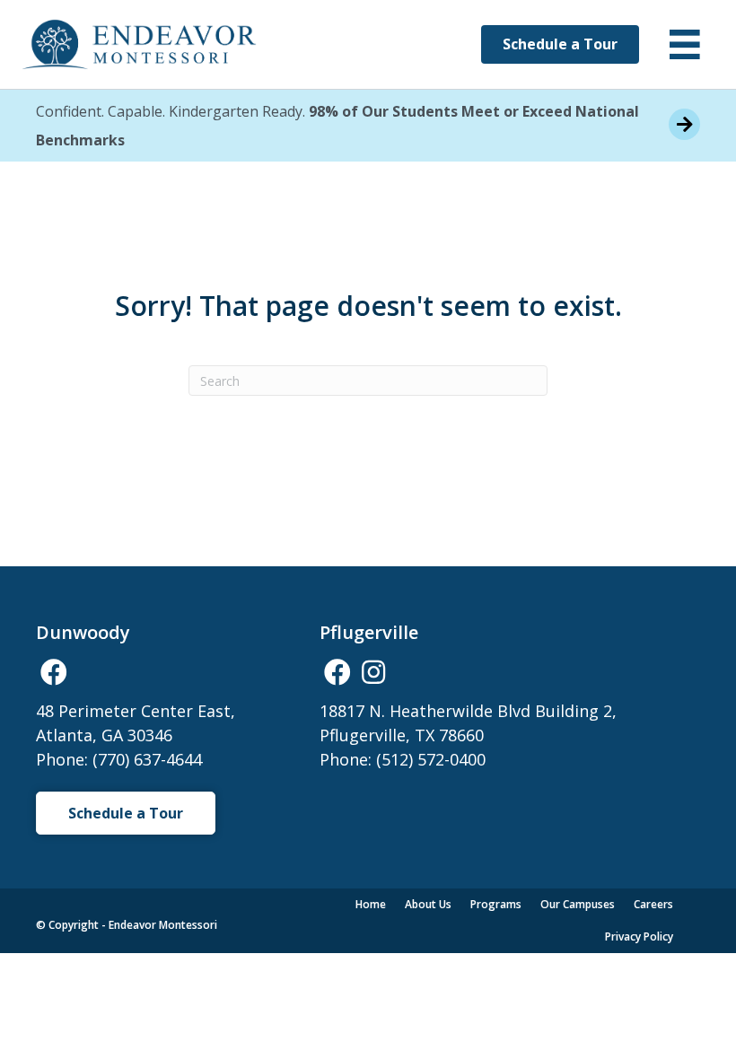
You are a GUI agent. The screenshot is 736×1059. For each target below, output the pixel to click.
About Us (428, 904)
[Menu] (685, 45)
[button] (54, 672)
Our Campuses (577, 904)
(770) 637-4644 (147, 759)
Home (370, 904)
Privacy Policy (639, 936)
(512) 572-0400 (431, 759)
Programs (495, 904)
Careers (653, 904)
